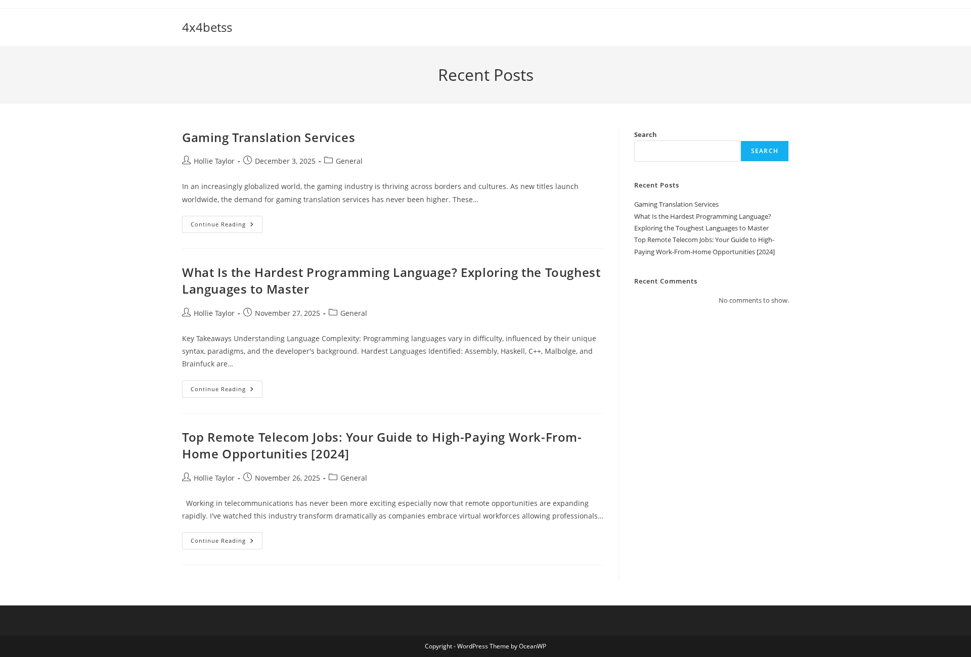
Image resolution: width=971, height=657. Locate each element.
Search (645, 134)
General (349, 161)
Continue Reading (226, 226)
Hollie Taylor (214, 161)
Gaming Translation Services (268, 137)
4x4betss (207, 27)
